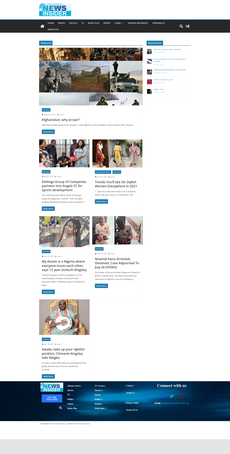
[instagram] (180, 396)
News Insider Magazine (58, 424)
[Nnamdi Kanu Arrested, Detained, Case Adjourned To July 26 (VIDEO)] (117, 230)
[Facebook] (162, 396)
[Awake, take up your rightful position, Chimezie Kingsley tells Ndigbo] (64, 317)
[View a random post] (187, 26)
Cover (51, 23)
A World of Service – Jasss (163, 80)
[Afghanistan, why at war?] (91, 76)
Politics (73, 23)
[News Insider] (42, 26)
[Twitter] (171, 396)
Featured (46, 110)
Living (118, 23)
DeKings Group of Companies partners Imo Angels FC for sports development (64, 185)
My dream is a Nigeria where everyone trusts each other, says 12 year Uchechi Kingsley (64, 265)
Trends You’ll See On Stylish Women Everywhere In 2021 (116, 184)
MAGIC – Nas (159, 89)
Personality (158, 23)
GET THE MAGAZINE (52, 398)
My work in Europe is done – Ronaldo (167, 49)
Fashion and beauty (103, 172)
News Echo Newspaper (83, 424)
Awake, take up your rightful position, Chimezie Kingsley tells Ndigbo (63, 353)
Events (61, 23)
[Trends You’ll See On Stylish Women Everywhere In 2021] (117, 153)
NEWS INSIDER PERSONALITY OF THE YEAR (170, 70)
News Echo (53, 29)
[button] (122, 23)
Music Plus (93, 23)
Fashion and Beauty (138, 23)
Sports (106, 23)
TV (83, 23)
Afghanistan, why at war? (61, 119)
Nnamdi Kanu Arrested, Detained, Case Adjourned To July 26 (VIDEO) (117, 263)
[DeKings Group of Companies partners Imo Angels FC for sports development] (64, 153)
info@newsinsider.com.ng (175, 403)
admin (61, 114)
